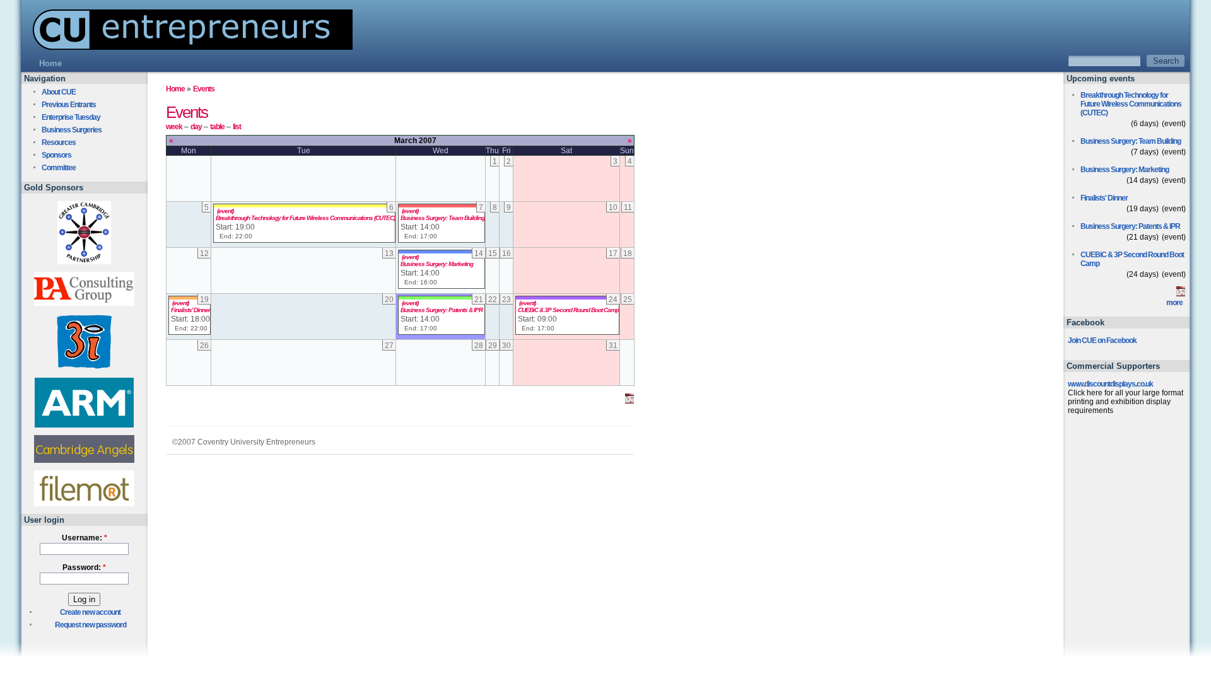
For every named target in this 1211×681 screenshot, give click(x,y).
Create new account (90, 612)
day (196, 126)
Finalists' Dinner (190, 309)
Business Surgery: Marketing (437, 263)
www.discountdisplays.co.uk (1110, 384)
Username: (84, 537)
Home (175, 88)
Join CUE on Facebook (1102, 340)
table (217, 126)
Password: (84, 567)
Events (203, 88)
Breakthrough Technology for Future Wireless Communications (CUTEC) (305, 217)
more (1174, 302)
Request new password (90, 624)
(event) (225, 210)
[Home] (187, 46)
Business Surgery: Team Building (442, 217)
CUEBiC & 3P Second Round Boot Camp (568, 309)
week (174, 126)
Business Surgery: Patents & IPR (442, 309)
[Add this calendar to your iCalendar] (629, 401)
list (237, 126)
